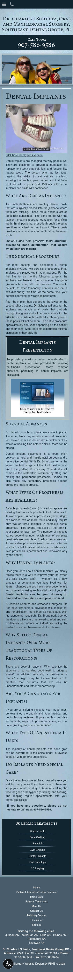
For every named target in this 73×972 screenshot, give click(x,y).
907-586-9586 (42, 809)
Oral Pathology (37, 862)
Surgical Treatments (36, 823)
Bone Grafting (37, 837)
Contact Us (36, 910)
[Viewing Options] (8, 964)
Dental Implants (37, 856)
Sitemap (36, 924)
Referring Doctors (36, 915)
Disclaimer (36, 920)
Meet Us (36, 906)
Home (36, 887)
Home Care (36, 897)
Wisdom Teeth (37, 831)
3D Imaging (37, 868)
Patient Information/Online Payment (36, 892)
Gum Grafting (37, 849)
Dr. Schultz (40, 305)
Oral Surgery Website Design (26, 963)
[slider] (36, 150)
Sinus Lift (37, 843)
